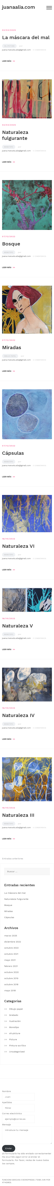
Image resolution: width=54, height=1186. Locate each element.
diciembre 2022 (12, 941)
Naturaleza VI (18, 546)
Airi (44, 1180)
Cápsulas (13, 453)
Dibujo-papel (10, 356)
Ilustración (15, 1021)
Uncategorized (17, 1051)
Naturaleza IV (18, 715)
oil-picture (9, 46)
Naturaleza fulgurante (15, 135)
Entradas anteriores (12, 858)
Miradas (11, 347)
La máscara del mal (26, 37)
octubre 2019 (11, 978)
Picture (13, 1039)
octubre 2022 (11, 947)
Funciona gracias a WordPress (18, 1180)
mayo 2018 (10, 990)
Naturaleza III (18, 815)
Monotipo (8, 147)
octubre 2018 (11, 984)
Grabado (13, 1015)
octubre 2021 (11, 954)
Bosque (11, 244)
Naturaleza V (17, 626)
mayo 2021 (10, 960)
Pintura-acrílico (17, 1045)
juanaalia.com (18, 7)
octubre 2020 (11, 972)
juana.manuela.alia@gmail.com (16, 50)
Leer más (8, 61)
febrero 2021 (11, 966)
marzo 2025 (10, 935)
